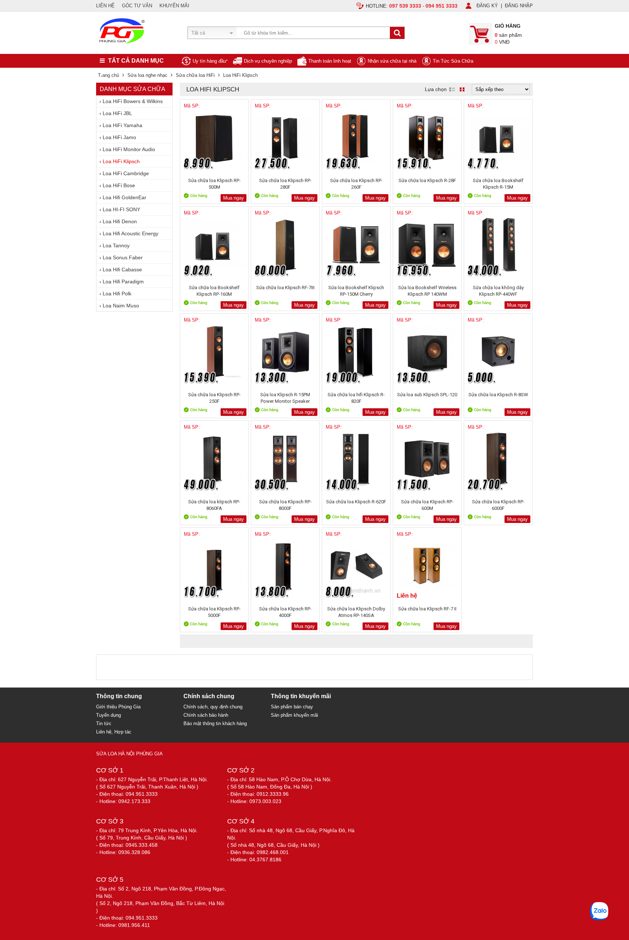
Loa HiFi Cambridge (126, 173)
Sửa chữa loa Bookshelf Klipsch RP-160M (214, 291)
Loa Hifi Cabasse (122, 269)
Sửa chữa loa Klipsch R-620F (356, 501)
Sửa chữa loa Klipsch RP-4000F (285, 612)
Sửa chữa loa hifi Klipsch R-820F (356, 398)
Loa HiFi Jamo (119, 137)
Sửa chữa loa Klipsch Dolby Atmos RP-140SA (356, 612)
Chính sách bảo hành (205, 715)
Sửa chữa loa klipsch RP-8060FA (214, 505)
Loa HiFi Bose (119, 185)
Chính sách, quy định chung (212, 706)
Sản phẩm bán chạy (292, 706)
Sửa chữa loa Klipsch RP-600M (427, 505)
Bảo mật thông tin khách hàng (215, 723)
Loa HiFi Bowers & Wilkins (133, 101)
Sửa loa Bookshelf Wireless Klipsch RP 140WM (427, 291)
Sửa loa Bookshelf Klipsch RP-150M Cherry (356, 291)
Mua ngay (233, 198)
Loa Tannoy (116, 245)
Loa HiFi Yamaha (122, 125)
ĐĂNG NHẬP (519, 5)
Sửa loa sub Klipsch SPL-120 (427, 394)
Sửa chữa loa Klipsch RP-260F (356, 184)
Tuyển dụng (108, 715)
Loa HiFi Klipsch (121, 161)
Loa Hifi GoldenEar (124, 197)
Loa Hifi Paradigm (123, 281)
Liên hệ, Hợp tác (113, 732)
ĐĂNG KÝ (487, 5)
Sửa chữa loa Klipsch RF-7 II (427, 608)
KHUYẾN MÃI (174, 5)
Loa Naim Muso (121, 305)
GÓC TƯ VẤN (137, 5)
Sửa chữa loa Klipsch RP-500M (214, 184)
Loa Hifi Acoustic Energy (130, 233)
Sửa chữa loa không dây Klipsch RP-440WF (498, 291)
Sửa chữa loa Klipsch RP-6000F (498, 505)
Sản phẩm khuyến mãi (294, 715)
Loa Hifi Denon (120, 221)
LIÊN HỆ (105, 5)
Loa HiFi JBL (117, 113)
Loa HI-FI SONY (121, 209)
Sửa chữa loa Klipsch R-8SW (498, 394)
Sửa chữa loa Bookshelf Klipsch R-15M (498, 184)
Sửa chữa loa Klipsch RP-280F (285, 184)
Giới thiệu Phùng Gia (118, 706)
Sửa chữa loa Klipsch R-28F (427, 180)
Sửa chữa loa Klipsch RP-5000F (214, 612)
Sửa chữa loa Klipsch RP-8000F (285, 505)
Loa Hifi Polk (117, 293)
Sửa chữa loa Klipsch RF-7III (285, 287)
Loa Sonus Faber (123, 257)
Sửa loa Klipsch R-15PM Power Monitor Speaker (285, 398)
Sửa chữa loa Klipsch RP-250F (214, 398)
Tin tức (103, 723)
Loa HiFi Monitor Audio (129, 149)
